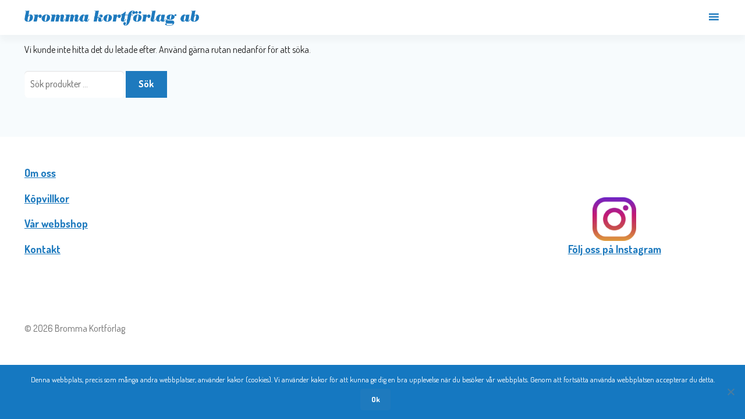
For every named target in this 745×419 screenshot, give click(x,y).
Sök (146, 84)
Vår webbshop (56, 223)
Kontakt (42, 249)
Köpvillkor (46, 198)
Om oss (40, 172)
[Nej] (730, 391)
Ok (375, 399)
